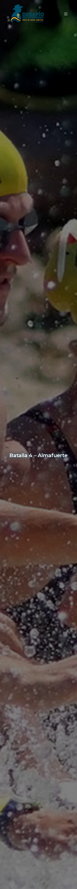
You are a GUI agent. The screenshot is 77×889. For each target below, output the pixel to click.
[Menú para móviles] (65, 13)
